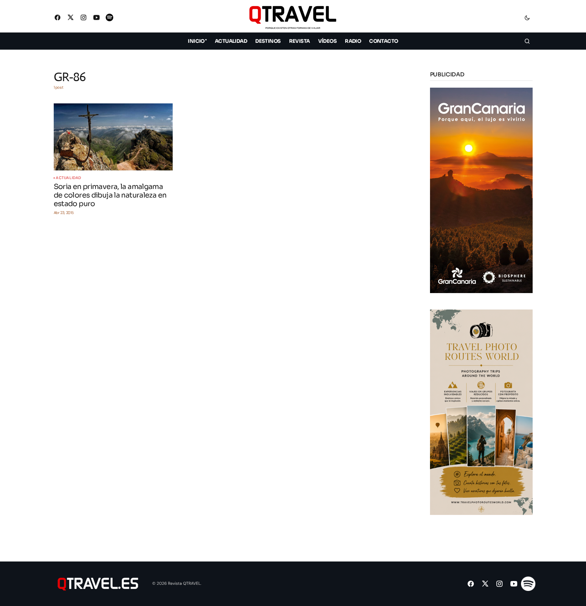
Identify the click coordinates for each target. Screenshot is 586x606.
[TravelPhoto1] (481, 411)
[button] (527, 17)
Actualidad (68, 178)
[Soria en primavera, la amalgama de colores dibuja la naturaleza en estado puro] (113, 137)
